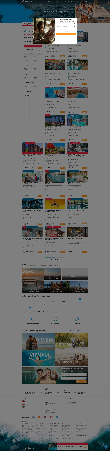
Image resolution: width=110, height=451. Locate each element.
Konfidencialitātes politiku (69, 30)
